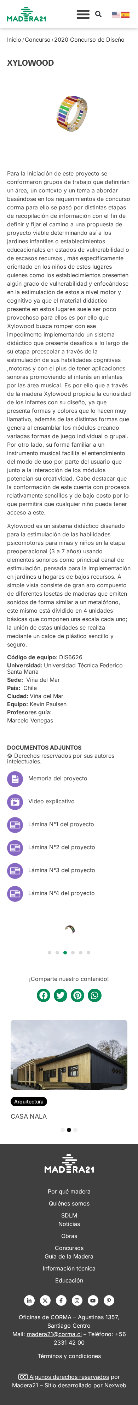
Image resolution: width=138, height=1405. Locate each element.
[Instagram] (77, 1300)
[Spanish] (125, 14)
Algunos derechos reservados (69, 1376)
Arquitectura (29, 1102)
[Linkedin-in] (29, 1300)
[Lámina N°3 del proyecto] (15, 871)
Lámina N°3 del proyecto (61, 870)
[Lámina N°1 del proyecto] (15, 825)
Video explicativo (51, 801)
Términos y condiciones (69, 1355)
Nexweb (115, 1385)
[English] (116, 14)
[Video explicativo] (15, 802)
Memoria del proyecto (57, 778)
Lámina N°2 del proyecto (61, 847)
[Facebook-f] (61, 1300)
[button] (83, 14)
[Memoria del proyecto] (15, 779)
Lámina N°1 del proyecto (61, 824)
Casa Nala (29, 1116)
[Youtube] (93, 1300)
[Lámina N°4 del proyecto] (15, 894)
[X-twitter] (45, 1300)
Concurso (38, 39)
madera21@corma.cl (54, 1334)
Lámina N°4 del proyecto (61, 893)
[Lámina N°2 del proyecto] (15, 848)
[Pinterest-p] (109, 1300)
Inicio (14, 39)
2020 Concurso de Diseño (89, 39)
